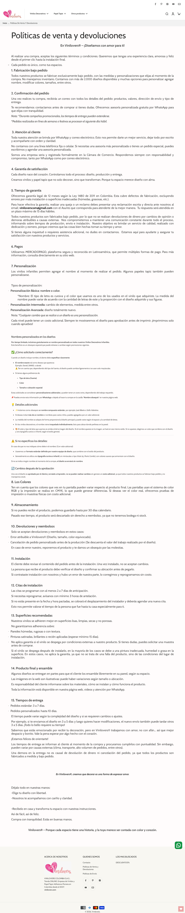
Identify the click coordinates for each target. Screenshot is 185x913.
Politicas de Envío (90, 873)
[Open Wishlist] (181, 909)
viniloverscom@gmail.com (36, 208)
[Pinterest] (161, 4)
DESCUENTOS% (123, 862)
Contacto (86, 862)
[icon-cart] (179, 13)
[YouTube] (173, 4)
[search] (167, 13)
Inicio (5, 23)
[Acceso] (173, 14)
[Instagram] (167, 4)
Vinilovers (96, 911)
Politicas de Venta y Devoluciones (90, 868)
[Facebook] (155, 4)
